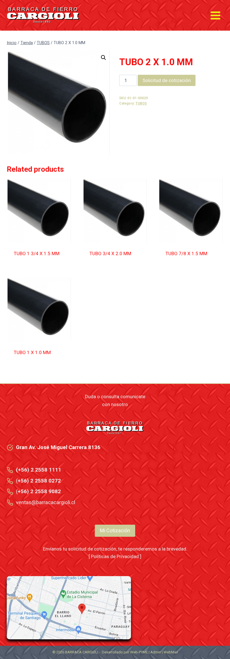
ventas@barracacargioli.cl (45, 502)
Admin (155, 652)
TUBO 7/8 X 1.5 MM (186, 253)
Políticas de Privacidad (115, 556)
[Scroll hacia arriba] (213, 635)
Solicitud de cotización (166, 80)
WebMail (171, 652)
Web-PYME (139, 652)
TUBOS (141, 103)
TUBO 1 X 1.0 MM (32, 352)
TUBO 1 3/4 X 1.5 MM (36, 253)
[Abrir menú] (215, 15)
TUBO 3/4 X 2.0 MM (110, 253)
